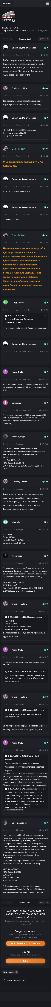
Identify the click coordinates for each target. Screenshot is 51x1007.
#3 (47, 125)
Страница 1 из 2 (25, 39)
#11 (46, 410)
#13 (46, 489)
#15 (46, 563)
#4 (47, 156)
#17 (46, 657)
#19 (46, 750)
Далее (42, 39)
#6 (47, 215)
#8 (47, 310)
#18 (46, 704)
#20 (46, 830)
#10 (46, 379)
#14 (46, 529)
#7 (47, 242)
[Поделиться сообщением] (41, 55)
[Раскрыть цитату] (6, 316)
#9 (47, 351)
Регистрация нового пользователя (25, 943)
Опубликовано (16, 55)
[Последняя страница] (48, 39)
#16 (46, 611)
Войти (25, 961)
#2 (47, 96)
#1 (47, 55)
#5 (47, 186)
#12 (46, 444)
